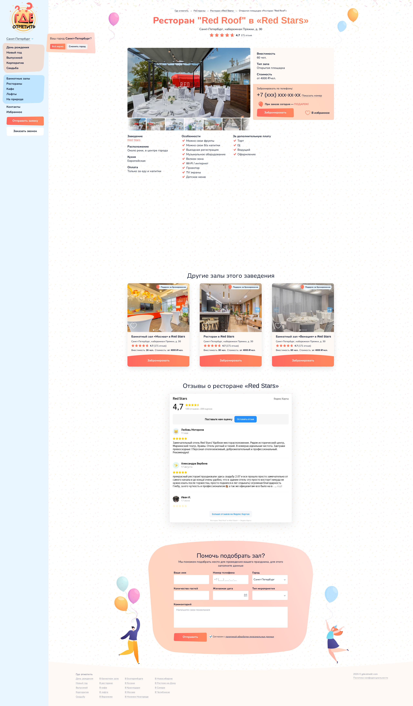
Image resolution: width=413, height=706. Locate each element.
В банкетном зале (109, 678)
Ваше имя (180, 572)
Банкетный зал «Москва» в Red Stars (158, 336)
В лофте (103, 692)
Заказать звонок (25, 131)
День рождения (17, 47)
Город (256, 572)
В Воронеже (106, 696)
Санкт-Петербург (18, 38)
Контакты (13, 106)
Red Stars (133, 140)
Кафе (10, 88)
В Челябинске (162, 692)
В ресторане (106, 683)
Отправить (190, 636)
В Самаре (160, 687)
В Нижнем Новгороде (137, 696)
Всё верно (57, 46)
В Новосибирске (164, 678)
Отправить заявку (25, 120)
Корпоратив (15, 62)
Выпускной (14, 57)
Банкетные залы (18, 78)
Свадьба (12, 68)
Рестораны (14, 83)
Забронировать (275, 112)
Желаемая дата (223, 588)
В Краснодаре (132, 687)
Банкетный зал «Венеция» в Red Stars (303, 336)
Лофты (11, 94)
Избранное (14, 112)
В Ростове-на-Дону (165, 683)
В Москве (130, 692)
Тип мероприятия (263, 588)
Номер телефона (224, 572)
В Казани (130, 683)
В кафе (103, 687)
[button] (132, 82)
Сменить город (77, 46)
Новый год (14, 52)
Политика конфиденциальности (370, 677)
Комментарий (182, 604)
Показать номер (312, 95)
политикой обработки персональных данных (250, 636)
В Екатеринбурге (134, 678)
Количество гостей (186, 588)
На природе (14, 99)
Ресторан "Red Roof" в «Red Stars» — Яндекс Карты (230, 520)
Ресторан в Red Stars (219, 336)
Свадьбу (80, 696)
